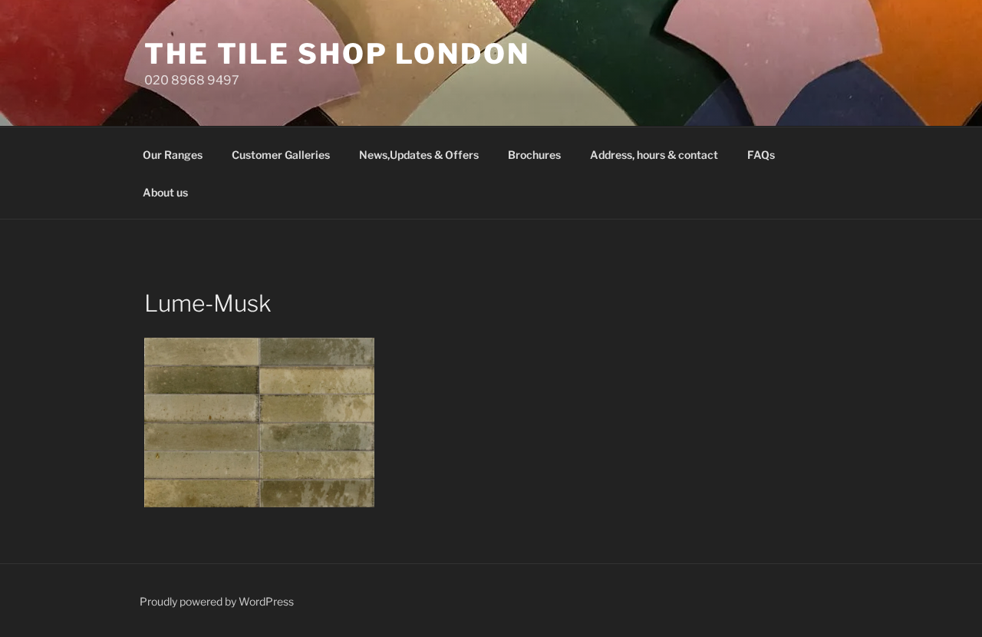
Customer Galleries (281, 154)
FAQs (761, 154)
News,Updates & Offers (419, 154)
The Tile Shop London (337, 54)
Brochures (534, 154)
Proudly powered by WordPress (217, 601)
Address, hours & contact (654, 154)
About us (165, 192)
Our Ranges (173, 154)
